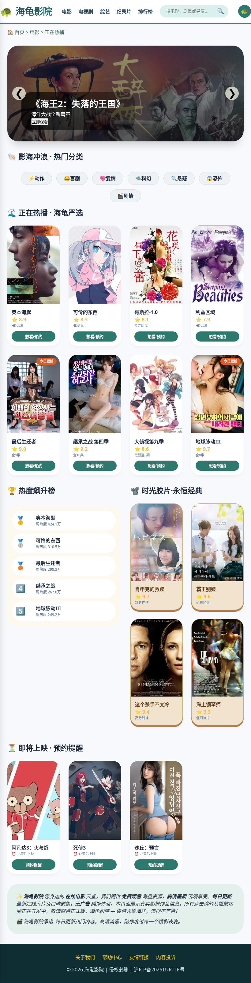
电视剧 (85, 11)
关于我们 (85, 957)
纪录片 (124, 11)
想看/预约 (33, 337)
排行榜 (145, 11)
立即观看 (40, 122)
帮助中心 (112, 957)
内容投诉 (166, 957)
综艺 (105, 11)
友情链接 (139, 957)
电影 (67, 11)
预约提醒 (34, 865)
